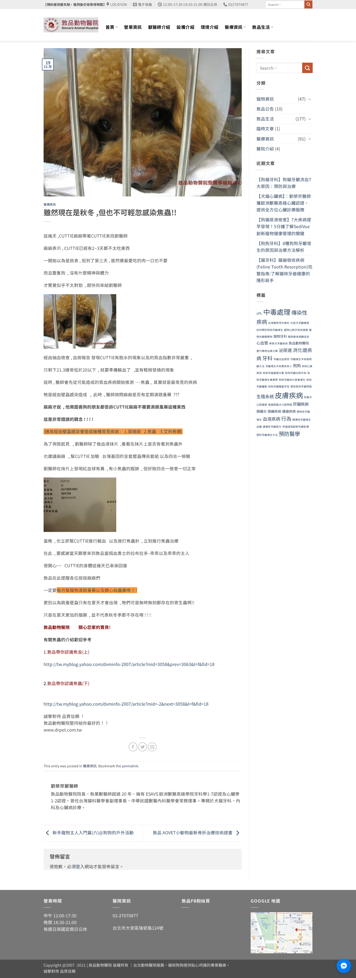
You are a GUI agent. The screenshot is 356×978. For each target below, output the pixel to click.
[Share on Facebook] (133, 746)
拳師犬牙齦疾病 (278, 343)
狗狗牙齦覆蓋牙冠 (278, 386)
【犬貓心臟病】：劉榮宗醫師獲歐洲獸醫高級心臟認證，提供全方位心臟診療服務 (283, 203)
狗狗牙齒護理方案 (273, 373)
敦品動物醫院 (299, 343)
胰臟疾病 (274, 411)
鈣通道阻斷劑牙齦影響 (295, 426)
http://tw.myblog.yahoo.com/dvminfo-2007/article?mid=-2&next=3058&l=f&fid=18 (126, 704)
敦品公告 (265, 109)
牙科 (267, 358)
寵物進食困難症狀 (298, 336)
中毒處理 (276, 312)
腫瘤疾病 (289, 411)
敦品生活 (261, 27)
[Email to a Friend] (152, 746)
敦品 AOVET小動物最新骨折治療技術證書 (193, 832)
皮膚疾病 (289, 395)
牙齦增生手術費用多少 (278, 366)
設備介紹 (185, 27)
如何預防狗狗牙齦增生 (269, 330)
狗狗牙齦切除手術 (295, 373)
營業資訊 (133, 27)
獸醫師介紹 (159, 27)
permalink (130, 765)
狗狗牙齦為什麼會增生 (292, 379)
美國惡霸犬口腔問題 (280, 404)
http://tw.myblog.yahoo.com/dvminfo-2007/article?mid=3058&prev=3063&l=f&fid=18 (129, 664)
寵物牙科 (280, 336)
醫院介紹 (265, 149)
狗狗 (297, 365)
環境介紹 (209, 27)
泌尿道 (285, 350)
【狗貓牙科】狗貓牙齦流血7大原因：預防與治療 (283, 182)
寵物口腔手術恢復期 (296, 330)
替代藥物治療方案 (267, 351)
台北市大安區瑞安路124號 (138, 928)
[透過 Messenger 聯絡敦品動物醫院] (344, 966)
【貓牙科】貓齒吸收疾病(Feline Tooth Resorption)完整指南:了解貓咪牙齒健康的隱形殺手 (284, 270)
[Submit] (308, 4)
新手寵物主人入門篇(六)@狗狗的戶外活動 (93, 832)
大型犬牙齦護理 (299, 323)
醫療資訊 (233, 27)
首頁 (110, 27)
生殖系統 (265, 396)
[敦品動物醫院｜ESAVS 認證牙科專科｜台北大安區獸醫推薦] (71, 24)
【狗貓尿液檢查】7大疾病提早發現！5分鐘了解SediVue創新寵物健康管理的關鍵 (283, 226)
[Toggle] (309, 99)
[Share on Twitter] (142, 746)
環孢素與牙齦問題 (301, 386)
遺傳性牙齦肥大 (272, 426)
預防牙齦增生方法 (267, 435)
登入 (80, 866)
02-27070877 (125, 915)
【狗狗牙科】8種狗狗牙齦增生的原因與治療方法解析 (283, 246)
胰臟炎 (261, 411)
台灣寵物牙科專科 (278, 323)
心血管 (262, 343)
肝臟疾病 (301, 404)
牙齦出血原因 (281, 359)
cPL (259, 313)
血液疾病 (271, 419)
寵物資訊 (265, 99)
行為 (286, 418)
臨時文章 (265, 129)
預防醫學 (289, 433)
